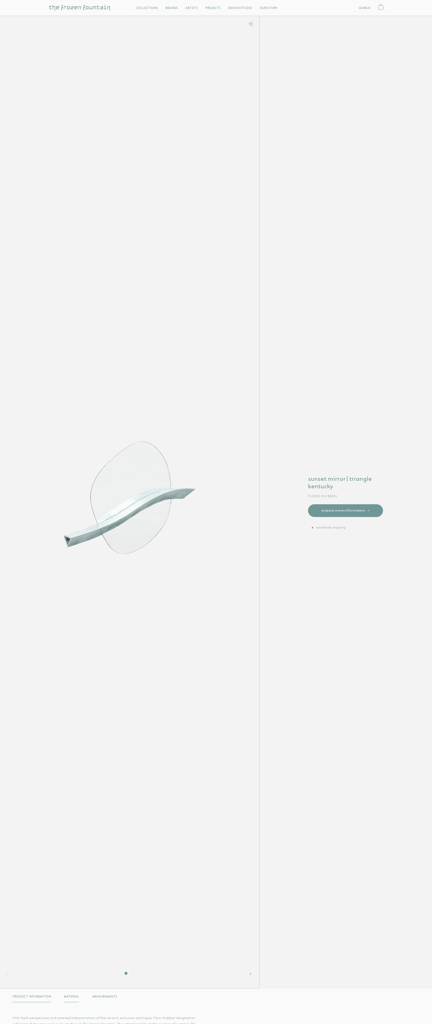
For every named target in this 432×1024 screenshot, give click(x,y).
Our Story (268, 8)
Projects (212, 8)
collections (147, 8)
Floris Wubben (322, 496)
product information (31, 996)
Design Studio (240, 8)
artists (191, 8)
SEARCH (364, 8)
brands (171, 8)
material (71, 996)
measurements (104, 996)
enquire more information (344, 510)
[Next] (251, 973)
